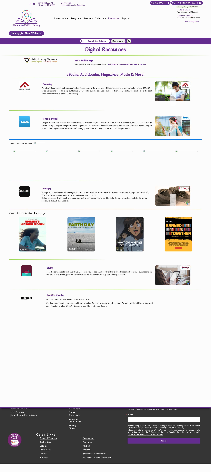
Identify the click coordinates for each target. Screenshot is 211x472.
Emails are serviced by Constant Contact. (145, 434)
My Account (159, 3)
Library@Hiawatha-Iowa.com (73, 5)
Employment (88, 438)
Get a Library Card (185, 3)
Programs (76, 18)
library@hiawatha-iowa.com (23, 415)
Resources (113, 18)
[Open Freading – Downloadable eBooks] (172, 91)
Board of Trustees (48, 438)
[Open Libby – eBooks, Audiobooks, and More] (172, 275)
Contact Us (45, 449)
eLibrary (44, 457)
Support (126, 18)
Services (88, 18)
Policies (86, 446)
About (65, 18)
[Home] (26, 17)
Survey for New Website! (26, 33)
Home (57, 18)
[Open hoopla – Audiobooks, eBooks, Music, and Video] (172, 126)
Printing (86, 449)
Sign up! (164, 441)
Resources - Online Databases (97, 457)
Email (130, 414)
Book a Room (46, 442)
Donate (43, 453)
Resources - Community (94, 453)
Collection (100, 18)
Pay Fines (87, 442)
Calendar (44, 446)
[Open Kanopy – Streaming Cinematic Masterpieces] (172, 196)
